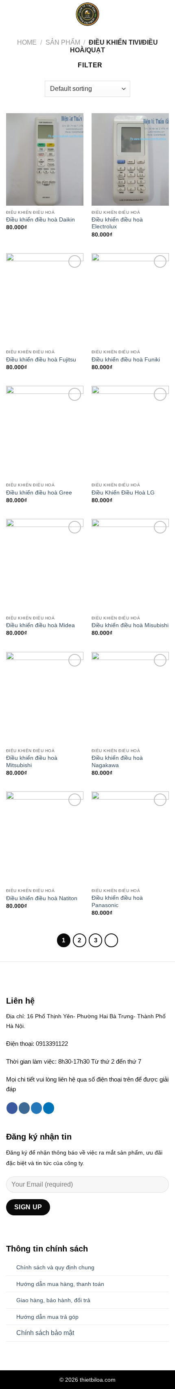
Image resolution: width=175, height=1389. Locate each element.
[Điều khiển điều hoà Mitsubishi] (44, 698)
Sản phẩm (63, 42)
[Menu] (11, 14)
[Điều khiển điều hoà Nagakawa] (130, 698)
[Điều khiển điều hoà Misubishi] (130, 565)
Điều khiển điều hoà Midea (40, 625)
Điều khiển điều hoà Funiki (126, 360)
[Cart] (165, 14)
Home (27, 42)
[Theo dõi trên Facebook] (12, 1108)
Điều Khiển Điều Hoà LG (123, 493)
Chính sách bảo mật (45, 1332)
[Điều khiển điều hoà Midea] (44, 565)
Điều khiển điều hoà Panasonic (117, 901)
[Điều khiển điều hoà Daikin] (44, 159)
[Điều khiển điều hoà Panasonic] (130, 837)
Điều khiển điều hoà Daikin (40, 220)
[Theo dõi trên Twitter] (36, 1108)
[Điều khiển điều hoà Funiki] (130, 299)
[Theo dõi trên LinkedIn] (48, 1108)
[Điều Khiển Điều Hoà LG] (130, 432)
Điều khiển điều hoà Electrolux (117, 223)
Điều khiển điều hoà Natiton (41, 898)
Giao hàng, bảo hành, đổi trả (53, 1300)
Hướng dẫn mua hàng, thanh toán (60, 1284)
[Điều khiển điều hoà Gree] (44, 432)
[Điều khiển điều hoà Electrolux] (130, 159)
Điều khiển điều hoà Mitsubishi (31, 761)
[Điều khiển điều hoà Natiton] (44, 837)
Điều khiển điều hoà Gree (39, 493)
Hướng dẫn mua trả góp (47, 1317)
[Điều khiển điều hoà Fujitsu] (44, 299)
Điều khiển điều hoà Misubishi (130, 625)
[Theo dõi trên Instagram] (24, 1108)
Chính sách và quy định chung (55, 1267)
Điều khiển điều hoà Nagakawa (117, 761)
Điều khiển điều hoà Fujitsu (41, 360)
